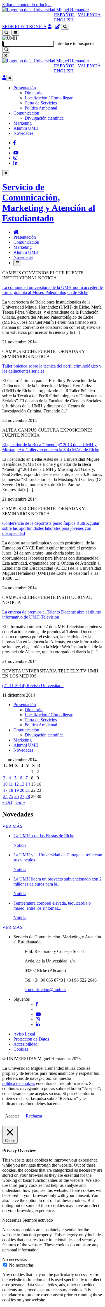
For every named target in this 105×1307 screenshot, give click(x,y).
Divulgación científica (44, 118)
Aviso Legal (24, 1034)
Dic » (20, 802)
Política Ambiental (41, 108)
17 (5, 790)
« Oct (7, 802)
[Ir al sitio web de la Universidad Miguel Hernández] (45, 9)
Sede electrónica (24, 26)
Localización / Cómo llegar (49, 97)
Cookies (20, 1049)
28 (27, 796)
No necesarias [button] (14, 1259)
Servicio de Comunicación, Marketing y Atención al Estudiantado (48, 202)
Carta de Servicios (41, 103)
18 (11, 790)
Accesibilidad (25, 1044)
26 (16, 796)
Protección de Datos (31, 1039)
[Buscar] (6, 50)
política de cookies (18, 1083)
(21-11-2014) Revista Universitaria (33, 685)
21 (27, 790)
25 (11, 796)
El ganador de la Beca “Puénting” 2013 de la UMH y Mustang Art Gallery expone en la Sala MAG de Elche (50, 447)
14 (27, 784)
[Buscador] (65, 27)
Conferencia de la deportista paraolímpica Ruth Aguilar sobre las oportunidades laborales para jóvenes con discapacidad (50, 528)
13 (22, 784)
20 (22, 790)
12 (16, 784)
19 (16, 790)
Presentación (24, 87)
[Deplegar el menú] (17, 263)
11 (11, 784)
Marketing (22, 123)
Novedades (23, 133)
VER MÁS (12, 826)
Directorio (34, 92)
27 (22, 796)
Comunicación (26, 113)
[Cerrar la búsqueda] (5, 55)
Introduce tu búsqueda (74, 43)
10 (5, 784)
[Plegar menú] (9, 78)
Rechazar (34, 1116)
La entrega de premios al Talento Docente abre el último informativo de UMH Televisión (51, 614)
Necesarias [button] (12, 1220)
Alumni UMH (26, 128)
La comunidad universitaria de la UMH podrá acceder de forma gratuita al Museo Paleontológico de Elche (52, 290)
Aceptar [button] (12, 1116)
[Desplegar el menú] (15, 33)
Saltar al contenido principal (27, 4)
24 (5, 796)
